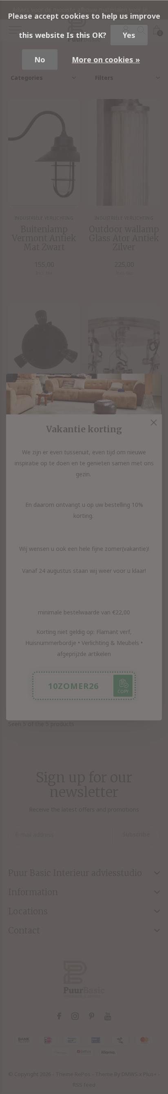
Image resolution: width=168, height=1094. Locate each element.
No (39, 59)
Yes (129, 35)
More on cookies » (106, 59)
